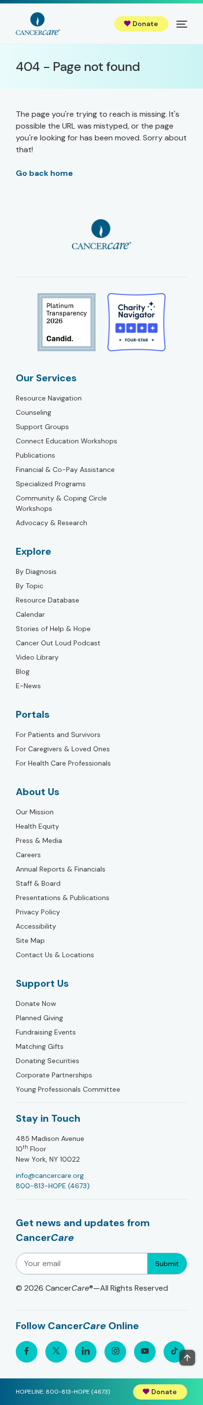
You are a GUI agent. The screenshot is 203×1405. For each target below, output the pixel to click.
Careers (28, 854)
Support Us (42, 983)
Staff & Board (38, 883)
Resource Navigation (49, 398)
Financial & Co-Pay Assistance (65, 469)
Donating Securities (47, 1060)
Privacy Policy (38, 911)
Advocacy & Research (51, 522)
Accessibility (36, 926)
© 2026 (92, 1288)
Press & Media (39, 840)
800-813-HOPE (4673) (53, 1185)
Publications (35, 455)
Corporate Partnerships (54, 1074)
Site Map (30, 940)
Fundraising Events (46, 1032)
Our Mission (35, 811)
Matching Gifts (40, 1046)
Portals (33, 714)
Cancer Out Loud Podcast (58, 642)
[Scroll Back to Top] (187, 1358)
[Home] (38, 23)
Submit (167, 1263)
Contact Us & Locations (55, 954)
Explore (33, 551)
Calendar (30, 614)
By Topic (29, 585)
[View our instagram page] (115, 1352)
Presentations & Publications (62, 897)
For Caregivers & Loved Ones (63, 748)
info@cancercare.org (50, 1175)
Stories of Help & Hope (53, 628)
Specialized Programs (51, 483)
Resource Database (47, 600)
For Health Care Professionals (63, 763)
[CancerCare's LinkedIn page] (86, 1352)
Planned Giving (39, 1017)
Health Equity (37, 826)
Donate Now (36, 1003)
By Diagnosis (36, 571)
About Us (38, 791)
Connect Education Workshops (66, 440)
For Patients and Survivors (58, 734)
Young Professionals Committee (68, 1089)
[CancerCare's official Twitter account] (56, 1352)
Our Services (46, 377)
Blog (23, 671)
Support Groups (42, 426)
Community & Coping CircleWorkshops (61, 503)
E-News (28, 685)
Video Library (37, 657)
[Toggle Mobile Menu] (181, 24)
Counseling (33, 412)
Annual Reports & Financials (60, 869)
